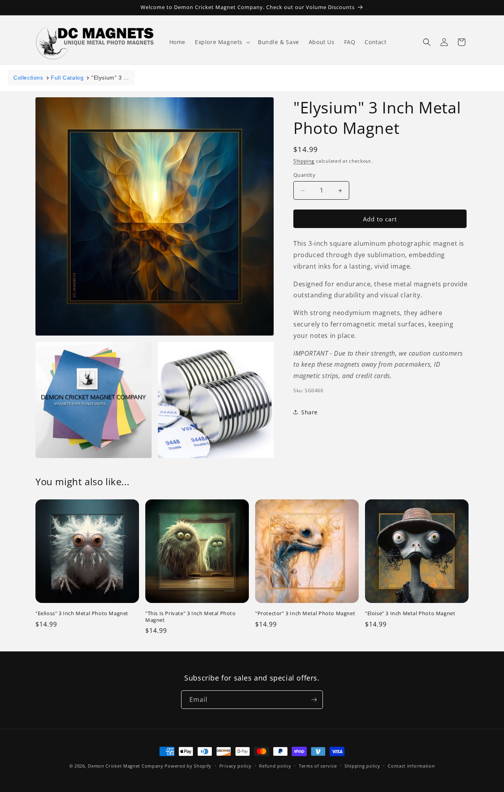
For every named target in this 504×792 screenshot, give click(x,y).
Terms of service (318, 766)
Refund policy (275, 766)
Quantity (304, 174)
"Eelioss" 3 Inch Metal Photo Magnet (81, 613)
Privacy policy (235, 766)
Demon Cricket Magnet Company (125, 766)
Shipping (304, 161)
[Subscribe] (313, 699)
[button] (221, 42)
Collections (28, 77)
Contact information (411, 766)
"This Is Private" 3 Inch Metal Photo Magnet (190, 616)
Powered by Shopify (188, 766)
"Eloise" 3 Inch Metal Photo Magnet (410, 613)
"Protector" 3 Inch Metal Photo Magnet (305, 613)
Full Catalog (67, 77)
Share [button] (309, 412)
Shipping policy (362, 766)
